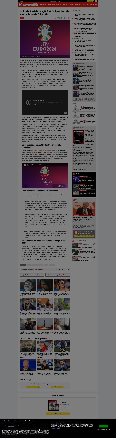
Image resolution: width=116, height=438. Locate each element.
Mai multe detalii (11, 426)
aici (15, 432)
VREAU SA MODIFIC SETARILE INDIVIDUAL (104, 430)
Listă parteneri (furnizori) (55, 428)
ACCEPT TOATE (103, 426)
